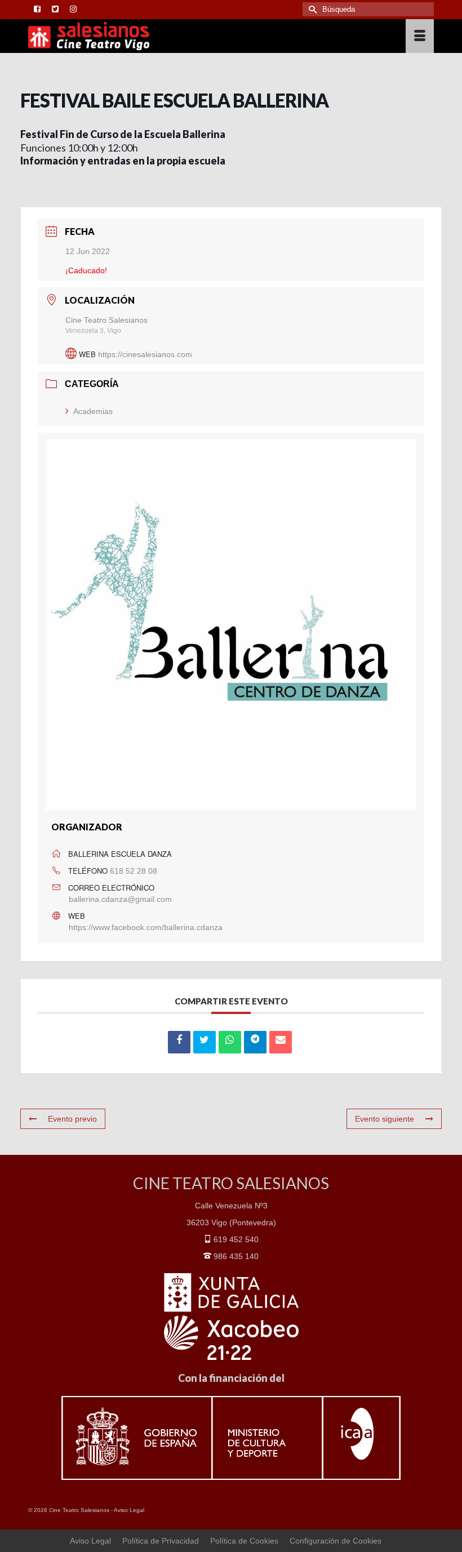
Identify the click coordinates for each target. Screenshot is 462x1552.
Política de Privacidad (160, 1540)
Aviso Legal (129, 1510)
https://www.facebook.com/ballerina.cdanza (146, 927)
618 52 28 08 (133, 870)
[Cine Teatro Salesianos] (178, 36)
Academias (93, 411)
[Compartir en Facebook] (179, 1042)
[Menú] (420, 36)
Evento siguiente (384, 1118)
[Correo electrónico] (280, 1042)
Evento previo (72, 1118)
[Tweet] (204, 1042)
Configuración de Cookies (335, 1540)
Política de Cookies (244, 1540)
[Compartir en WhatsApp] (230, 1042)
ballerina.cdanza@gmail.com (120, 899)
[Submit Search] (311, 9)
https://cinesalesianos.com (145, 354)
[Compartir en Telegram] (255, 1042)
